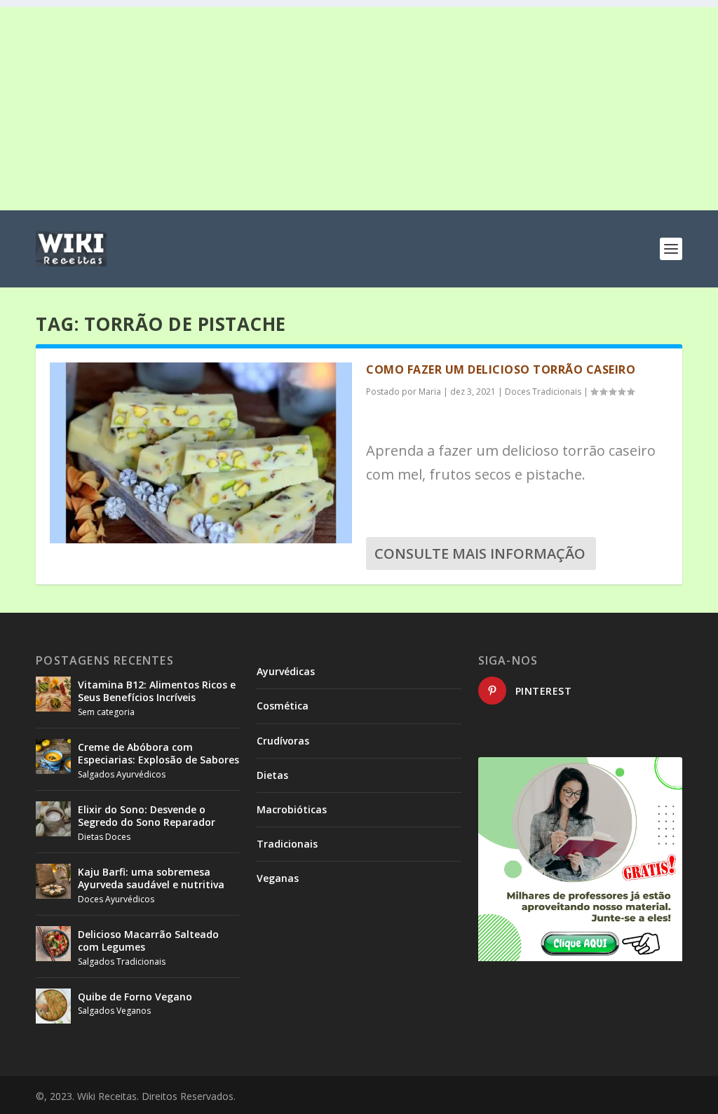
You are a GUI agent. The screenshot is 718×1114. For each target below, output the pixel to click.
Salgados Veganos (114, 1011)
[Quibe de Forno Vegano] (53, 1006)
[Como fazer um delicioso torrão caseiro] (201, 452)
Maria (430, 392)
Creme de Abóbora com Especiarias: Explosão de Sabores (158, 753)
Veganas (278, 878)
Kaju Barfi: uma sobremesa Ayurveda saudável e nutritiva (151, 878)
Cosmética (283, 705)
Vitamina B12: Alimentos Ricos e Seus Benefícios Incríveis (157, 691)
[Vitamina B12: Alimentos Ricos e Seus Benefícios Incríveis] (53, 694)
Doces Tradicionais (543, 392)
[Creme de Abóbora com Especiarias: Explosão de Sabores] (53, 756)
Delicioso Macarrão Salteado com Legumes (148, 940)
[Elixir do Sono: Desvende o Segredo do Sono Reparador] (53, 818)
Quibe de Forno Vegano (135, 996)
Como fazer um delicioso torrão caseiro (500, 369)
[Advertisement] (359, 105)
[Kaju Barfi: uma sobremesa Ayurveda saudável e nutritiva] (53, 881)
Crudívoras (283, 740)
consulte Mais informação (479, 553)
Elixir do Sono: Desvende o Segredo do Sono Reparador (146, 816)
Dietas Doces (104, 837)
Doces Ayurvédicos (116, 899)
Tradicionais (287, 843)
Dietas (272, 775)
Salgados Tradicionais (121, 961)
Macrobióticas (292, 809)
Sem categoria (106, 712)
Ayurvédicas (286, 671)
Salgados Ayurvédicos (121, 774)
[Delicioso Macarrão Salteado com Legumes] (53, 943)
